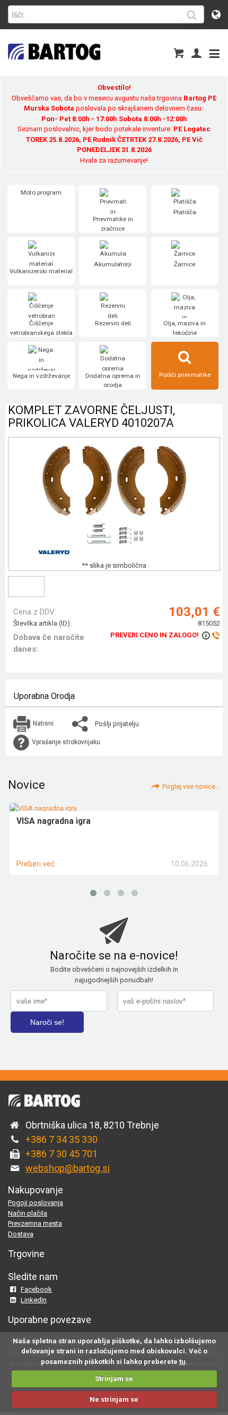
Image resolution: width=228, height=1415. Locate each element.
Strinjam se (114, 1379)
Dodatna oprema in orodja (113, 380)
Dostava (20, 1234)
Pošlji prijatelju (117, 724)
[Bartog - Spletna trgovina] (53, 67)
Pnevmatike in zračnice (113, 223)
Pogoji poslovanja (35, 1203)
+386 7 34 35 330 (61, 1139)
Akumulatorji (112, 264)
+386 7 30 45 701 (61, 1153)
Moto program (41, 192)
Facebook (36, 1289)
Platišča (184, 212)
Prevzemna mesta (35, 1223)
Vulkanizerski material (41, 271)
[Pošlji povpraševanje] (210, 635)
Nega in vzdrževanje (41, 376)
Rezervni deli (113, 323)
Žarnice (184, 264)
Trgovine (26, 1253)
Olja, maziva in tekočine (184, 327)
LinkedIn (34, 1300)
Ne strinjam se (114, 1399)
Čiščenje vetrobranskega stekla (41, 327)
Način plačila (27, 1213)
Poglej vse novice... (191, 786)
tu (182, 1362)
